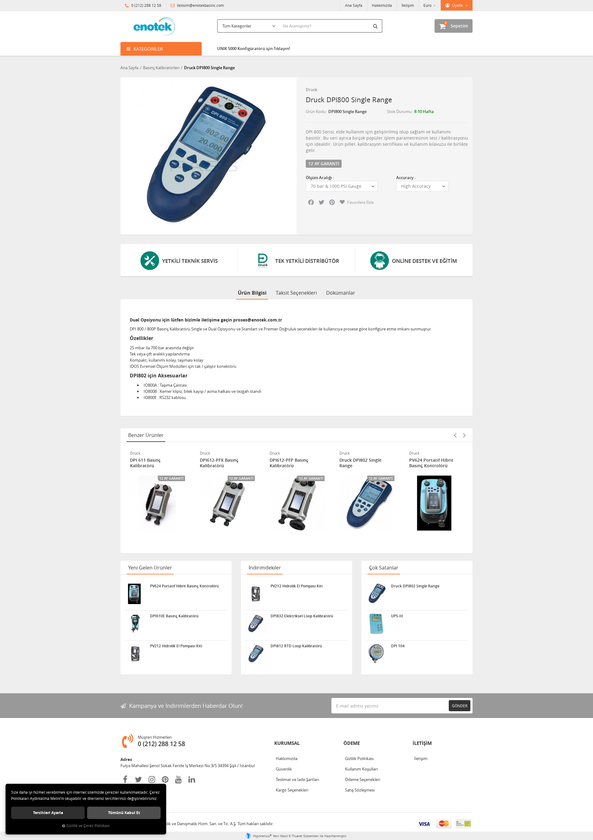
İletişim (408, 5)
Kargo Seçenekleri (292, 790)
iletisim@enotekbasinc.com (200, 5)
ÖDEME (351, 743)
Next (464, 435)
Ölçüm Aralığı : (320, 177)
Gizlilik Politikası (359, 758)
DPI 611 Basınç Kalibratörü (145, 462)
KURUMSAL (287, 743)
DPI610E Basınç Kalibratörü (174, 616)
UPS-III (397, 616)
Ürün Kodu (316, 111)
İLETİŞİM (422, 743)
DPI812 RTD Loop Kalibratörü (296, 646)
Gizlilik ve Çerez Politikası (88, 825)
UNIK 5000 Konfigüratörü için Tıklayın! (253, 48)
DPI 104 (398, 646)
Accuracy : (406, 177)
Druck (311, 89)
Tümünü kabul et (124, 812)
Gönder (459, 705)
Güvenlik (284, 769)
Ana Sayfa (353, 5)
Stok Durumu (399, 111)
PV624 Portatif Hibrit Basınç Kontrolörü (431, 462)
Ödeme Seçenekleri (362, 779)
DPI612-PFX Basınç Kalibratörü (219, 462)
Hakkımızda (382, 5)
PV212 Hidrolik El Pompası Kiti (176, 646)
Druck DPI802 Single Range (360, 462)
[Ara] (376, 26)
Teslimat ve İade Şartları (297, 779)
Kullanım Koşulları (361, 769)
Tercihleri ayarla (48, 812)
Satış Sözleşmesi (360, 790)
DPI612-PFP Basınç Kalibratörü (289, 462)
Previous (455, 435)
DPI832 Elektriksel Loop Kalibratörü (302, 616)
